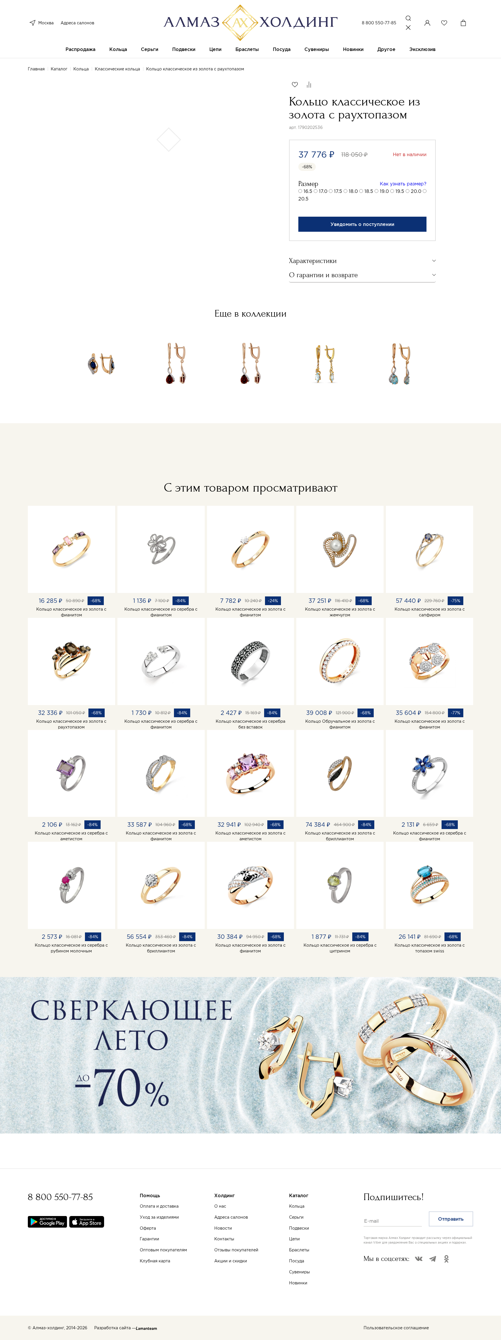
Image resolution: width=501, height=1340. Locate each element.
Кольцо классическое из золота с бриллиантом (340, 836)
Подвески (183, 49)
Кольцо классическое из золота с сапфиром (430, 612)
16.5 (308, 191)
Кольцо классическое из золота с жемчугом (340, 612)
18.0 (353, 191)
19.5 (399, 191)
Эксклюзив (422, 49)
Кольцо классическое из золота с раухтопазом (71, 724)
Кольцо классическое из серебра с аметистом (71, 836)
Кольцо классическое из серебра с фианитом (160, 612)
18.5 (368, 191)
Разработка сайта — (115, 1328)
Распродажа (80, 49)
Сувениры (316, 49)
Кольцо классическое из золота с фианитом (71, 612)
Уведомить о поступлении (362, 224)
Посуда (282, 49)
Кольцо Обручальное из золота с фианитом (340, 724)
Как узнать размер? (403, 183)
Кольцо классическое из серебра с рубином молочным (71, 948)
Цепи (215, 49)
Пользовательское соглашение (396, 1328)
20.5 (303, 198)
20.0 (416, 191)
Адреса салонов (77, 23)
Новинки (353, 49)
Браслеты (247, 49)
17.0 (323, 191)
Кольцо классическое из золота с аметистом (250, 836)
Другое (386, 49)
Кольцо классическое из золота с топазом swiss (430, 948)
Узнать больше (295, 1272)
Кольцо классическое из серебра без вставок (250, 724)
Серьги (149, 49)
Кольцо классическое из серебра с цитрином (340, 948)
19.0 (384, 191)
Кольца (118, 49)
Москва (46, 23)
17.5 (338, 191)
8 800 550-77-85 (379, 23)
